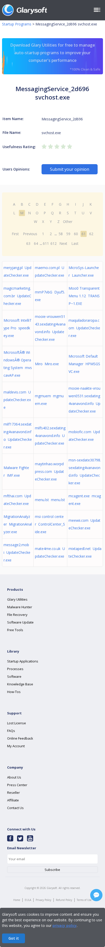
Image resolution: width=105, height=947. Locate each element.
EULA (28, 900)
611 (46, 243)
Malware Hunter (19, 607)
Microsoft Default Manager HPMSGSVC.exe (84, 364)
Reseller (13, 792)
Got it (13, 938)
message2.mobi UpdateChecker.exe (17, 552)
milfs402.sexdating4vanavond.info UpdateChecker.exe (50, 436)
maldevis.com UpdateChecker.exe (17, 400)
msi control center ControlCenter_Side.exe (50, 524)
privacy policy (64, 925)
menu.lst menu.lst (50, 499)
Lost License (16, 723)
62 (91, 233)
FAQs (11, 730)
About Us (14, 777)
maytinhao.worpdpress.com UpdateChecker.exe (49, 471)
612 (53, 243)
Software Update (20, 622)
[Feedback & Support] (96, 895)
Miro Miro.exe (47, 363)
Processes (15, 669)
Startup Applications (22, 661)
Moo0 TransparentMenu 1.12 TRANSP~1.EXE (84, 296)
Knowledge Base (20, 684)
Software (14, 676)
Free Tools (15, 630)
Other (67, 221)
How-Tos (14, 691)
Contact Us (15, 807)
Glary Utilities (17, 599)
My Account (16, 746)
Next (63, 243)
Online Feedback (20, 738)
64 (36, 243)
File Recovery (17, 614)
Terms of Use (84, 900)
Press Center (17, 785)
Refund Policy (64, 900)
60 (76, 233)
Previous (30, 233)
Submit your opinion (69, 169)
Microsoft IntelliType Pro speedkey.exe (18, 328)
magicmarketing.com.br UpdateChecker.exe (17, 296)
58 (61, 233)
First (15, 233)
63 (28, 243)
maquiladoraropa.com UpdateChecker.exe (84, 328)
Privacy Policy (43, 900)
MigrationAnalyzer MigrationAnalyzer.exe (18, 524)
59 (68, 233)
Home (16, 900)
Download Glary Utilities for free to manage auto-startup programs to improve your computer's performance (55, 57)
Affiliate (13, 800)
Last (74, 243)
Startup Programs (16, 24)
